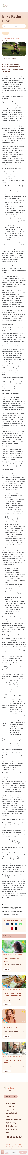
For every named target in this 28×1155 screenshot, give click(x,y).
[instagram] (14, 1137)
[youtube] (20, 1137)
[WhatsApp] (20, 924)
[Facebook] (7, 924)
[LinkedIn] (16, 924)
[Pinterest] (12, 928)
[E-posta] (16, 928)
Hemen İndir (23, 1152)
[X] (12, 924)
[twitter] (11, 1137)
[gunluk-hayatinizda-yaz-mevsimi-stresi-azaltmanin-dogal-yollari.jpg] (14, 1042)
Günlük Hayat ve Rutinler (13, 38)
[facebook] (8, 1137)
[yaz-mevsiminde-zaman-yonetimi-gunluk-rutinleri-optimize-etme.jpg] (14, 975)
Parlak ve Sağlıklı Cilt (11, 1028)
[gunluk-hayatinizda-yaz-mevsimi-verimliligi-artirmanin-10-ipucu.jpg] (14, 940)
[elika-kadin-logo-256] (9, 1086)
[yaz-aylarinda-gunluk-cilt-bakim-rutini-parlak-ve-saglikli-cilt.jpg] (14, 1010)
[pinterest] (17, 1137)
